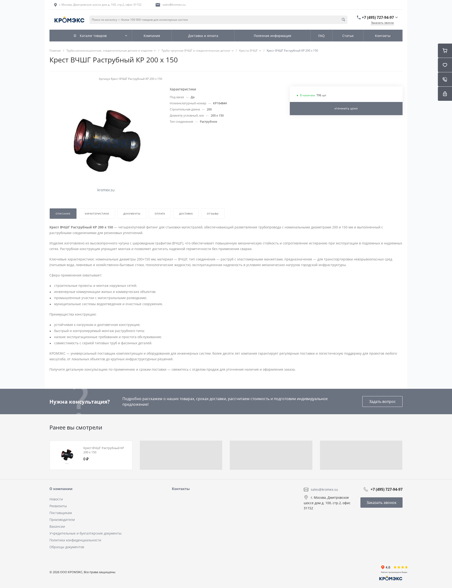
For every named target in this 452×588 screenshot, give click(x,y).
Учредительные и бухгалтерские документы (85, 533)
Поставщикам (60, 513)
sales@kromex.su (174, 5)
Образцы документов (66, 547)
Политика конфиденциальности (75, 540)
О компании (61, 488)
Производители (62, 519)
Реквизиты (58, 506)
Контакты (181, 488)
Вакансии (57, 526)
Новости (56, 499)
